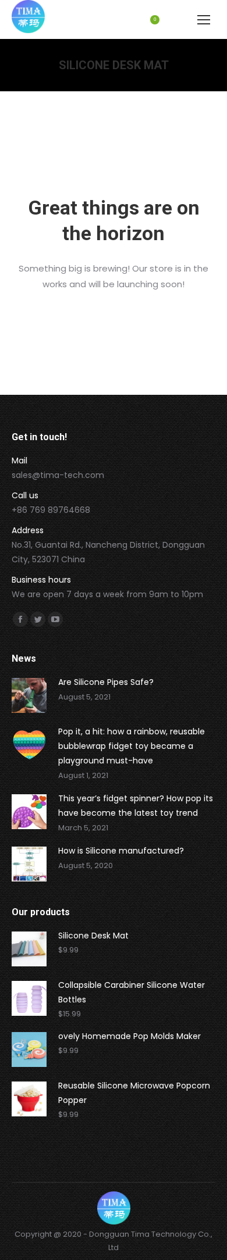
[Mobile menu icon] (203, 19)
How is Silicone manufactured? (121, 850)
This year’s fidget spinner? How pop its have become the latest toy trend (135, 806)
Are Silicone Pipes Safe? (106, 682)
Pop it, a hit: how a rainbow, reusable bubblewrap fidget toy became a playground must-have (131, 746)
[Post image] (29, 695)
